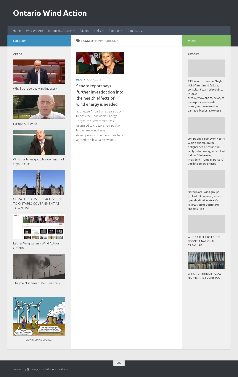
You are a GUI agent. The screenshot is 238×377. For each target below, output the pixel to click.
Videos (84, 30)
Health (80, 79)
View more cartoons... (39, 339)
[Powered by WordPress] (28, 369)
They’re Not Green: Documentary (36, 283)
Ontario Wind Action (50, 13)
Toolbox (114, 30)
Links (97, 30)
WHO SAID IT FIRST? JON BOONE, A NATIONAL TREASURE (204, 241)
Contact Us (135, 30)
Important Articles (60, 30)
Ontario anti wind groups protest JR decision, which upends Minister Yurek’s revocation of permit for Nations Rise (204, 200)
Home (17, 30)
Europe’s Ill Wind (25, 123)
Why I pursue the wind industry (35, 88)
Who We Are (34, 30)
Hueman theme (60, 369)
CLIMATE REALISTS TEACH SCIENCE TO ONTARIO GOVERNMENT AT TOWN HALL (39, 203)
